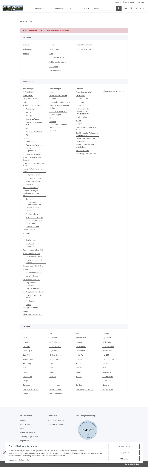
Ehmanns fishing (55, 359)
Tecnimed (53, 338)
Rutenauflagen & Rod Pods (33, 250)
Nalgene (106, 385)
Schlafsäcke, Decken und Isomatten (85, 140)
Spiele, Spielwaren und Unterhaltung (85, 145)
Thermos (52, 376)
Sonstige (106, 333)
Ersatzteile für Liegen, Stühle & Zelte (34, 164)
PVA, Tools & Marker (33, 178)
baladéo (79, 342)
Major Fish (80, 355)
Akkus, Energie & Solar (34, 217)
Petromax (79, 333)
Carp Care (27, 138)
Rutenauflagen (55, 115)
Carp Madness (108, 346)
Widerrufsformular (56, 58)
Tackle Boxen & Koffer (31, 279)
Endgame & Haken (33, 175)
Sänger (25, 393)
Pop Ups (29, 115)
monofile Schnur (32, 276)
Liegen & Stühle (29, 230)
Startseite (118, 2)
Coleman (26, 385)
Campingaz (107, 381)
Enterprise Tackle (32, 119)
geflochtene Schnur (33, 272)
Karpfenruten (31, 240)
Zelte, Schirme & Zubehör (33, 314)
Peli (50, 333)
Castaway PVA (28, 351)
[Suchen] (119, 8)
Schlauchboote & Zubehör (33, 266)
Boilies (28, 112)
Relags (28, 304)
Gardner (82, 105)
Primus (78, 376)
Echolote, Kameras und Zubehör (32, 158)
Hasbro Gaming (55, 355)
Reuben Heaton (55, 385)
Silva (51, 368)
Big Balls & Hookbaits (34, 131)
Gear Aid (26, 355)
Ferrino (81, 102)
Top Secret (107, 338)
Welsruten (30, 243)
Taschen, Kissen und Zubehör (34, 261)
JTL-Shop (136, 464)
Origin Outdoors (55, 389)
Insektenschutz (82, 117)
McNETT (106, 355)
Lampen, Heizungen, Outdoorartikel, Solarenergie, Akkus (34, 193)
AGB (51, 53)
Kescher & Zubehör (30, 187)
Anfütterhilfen (28, 92)
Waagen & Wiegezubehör (35, 145)
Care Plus (26, 346)
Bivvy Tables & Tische (31, 99)
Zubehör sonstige (32, 226)
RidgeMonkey (108, 376)
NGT (104, 368)
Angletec (26, 342)
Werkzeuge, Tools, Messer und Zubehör (86, 155)
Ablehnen (124, 459)
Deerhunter (83, 99)
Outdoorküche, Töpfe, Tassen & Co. (34, 222)
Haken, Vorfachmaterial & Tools (33, 170)
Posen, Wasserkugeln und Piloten (59, 106)
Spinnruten (30, 247)
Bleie (25, 102)
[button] (125, 8)
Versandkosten (55, 70)
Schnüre (26, 269)
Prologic (106, 363)
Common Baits (108, 359)
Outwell (26, 372)
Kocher (28, 199)
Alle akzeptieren (124, 447)
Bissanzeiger (28, 95)
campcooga (27, 376)
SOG (24, 368)
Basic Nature (108, 342)
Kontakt (52, 45)
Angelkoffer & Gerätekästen (31, 284)
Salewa (78, 372)
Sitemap (141, 2)
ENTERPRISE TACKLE (31, 389)
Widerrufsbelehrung (84, 45)
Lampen (29, 210)
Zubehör (52, 130)
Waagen (26, 311)
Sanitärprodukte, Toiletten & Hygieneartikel (87, 134)
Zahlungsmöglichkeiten (58, 62)
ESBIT (51, 363)
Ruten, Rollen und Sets (58, 111)
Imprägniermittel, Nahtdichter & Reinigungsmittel (82, 111)
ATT (50, 381)
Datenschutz (24, 460)
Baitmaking (30, 109)
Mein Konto (129, 2)
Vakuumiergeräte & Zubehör (114, 91)
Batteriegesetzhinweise (85, 49)
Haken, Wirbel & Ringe (58, 95)
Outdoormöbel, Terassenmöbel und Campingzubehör (33, 204)
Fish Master (107, 351)
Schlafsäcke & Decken (31, 253)
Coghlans (53, 351)
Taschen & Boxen (32, 214)
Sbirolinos (53, 118)
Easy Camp (27, 363)
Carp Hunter (81, 346)
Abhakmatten (31, 141)
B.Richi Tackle (108, 389)
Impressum (12, 460)
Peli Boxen (30, 301)
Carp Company (55, 346)
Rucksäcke (27, 233)
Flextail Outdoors (56, 393)
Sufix (25, 338)
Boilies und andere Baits (32, 105)
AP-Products (54, 342)
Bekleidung (80, 95)
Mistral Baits (28, 359)
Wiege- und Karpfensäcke (31, 149)
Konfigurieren (124, 453)
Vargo (51, 372)
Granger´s (107, 372)
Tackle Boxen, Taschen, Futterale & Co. (58, 126)
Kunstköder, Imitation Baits (34, 123)
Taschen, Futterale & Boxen (33, 292)
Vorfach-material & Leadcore (33, 182)
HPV (77, 381)
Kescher (52, 99)
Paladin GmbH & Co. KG (85, 389)
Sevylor (79, 368)
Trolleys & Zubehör (30, 308)
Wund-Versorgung (33, 154)
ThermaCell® (81, 338)
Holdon (79, 363)
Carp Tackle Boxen (33, 288)
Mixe (27, 128)
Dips (27, 135)
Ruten (25, 236)
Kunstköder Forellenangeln (59, 102)
